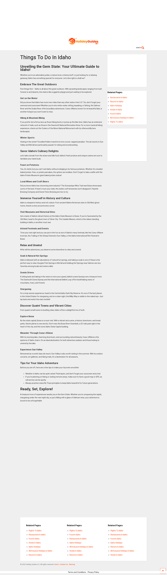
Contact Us (64, 564)
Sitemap (72, 564)
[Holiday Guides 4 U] (83, 43)
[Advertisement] (83, 18)
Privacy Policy (93, 572)
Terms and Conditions (77, 572)
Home (56, 564)
